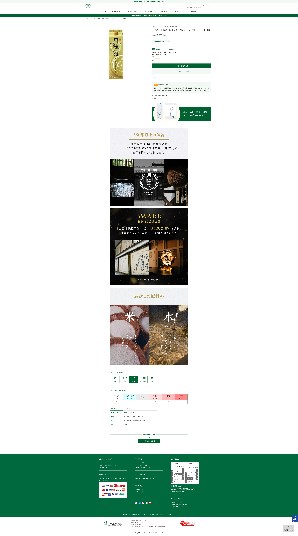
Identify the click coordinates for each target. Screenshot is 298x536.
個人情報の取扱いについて (155, 514)
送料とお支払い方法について (161, 41)
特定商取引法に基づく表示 (138, 514)
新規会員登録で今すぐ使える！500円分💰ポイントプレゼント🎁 (149, 15)
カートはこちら (295, 518)
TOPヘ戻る (288, 528)
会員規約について (170, 514)
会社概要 (125, 514)
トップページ (90, 18)
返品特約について (156, 98)
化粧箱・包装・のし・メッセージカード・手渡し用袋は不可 (159, 54)
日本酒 (97, 18)
